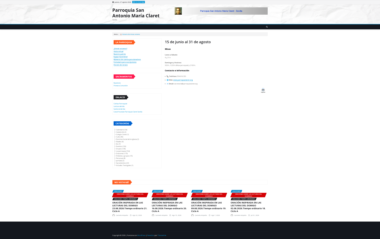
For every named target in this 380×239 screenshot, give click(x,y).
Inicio (116, 34)
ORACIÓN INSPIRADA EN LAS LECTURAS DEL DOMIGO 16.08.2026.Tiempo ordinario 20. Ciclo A (169, 207)
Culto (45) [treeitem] (119, 137)
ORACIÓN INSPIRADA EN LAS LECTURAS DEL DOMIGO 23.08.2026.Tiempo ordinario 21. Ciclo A (129, 207)
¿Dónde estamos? (120, 49)
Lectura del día (119, 106)
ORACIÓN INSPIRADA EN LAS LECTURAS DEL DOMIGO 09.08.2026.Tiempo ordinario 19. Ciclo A (208, 207)
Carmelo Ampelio (122, 215)
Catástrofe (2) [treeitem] (121, 132)
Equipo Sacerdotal (120, 57)
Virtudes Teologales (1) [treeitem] (124, 165)
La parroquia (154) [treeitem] (123, 151)
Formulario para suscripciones (125, 62)
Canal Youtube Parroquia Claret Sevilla (128, 112)
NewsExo (150, 235)
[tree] (137, 148)
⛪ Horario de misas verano (130, 34)
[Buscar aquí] (267, 27)
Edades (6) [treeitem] (120, 142)
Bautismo (117, 83)
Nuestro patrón (120, 54)
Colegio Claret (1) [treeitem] (122, 134)
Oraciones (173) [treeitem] (122, 153)
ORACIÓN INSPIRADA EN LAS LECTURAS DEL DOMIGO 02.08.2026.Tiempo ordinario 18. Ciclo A (248, 207)
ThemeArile (162, 235)
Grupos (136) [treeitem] (121, 149)
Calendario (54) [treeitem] (121, 130)
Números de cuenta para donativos (127, 59)
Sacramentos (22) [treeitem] (122, 163)
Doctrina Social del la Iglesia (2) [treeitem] (127, 139)
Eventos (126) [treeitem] (121, 146)
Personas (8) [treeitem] (120, 158)
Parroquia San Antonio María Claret (136, 13)
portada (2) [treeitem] (120, 161)
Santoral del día (119, 109)
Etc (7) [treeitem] (118, 144)
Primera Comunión (121, 86)
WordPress (141, 235)
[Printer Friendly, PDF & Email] (263, 90)
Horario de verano (121, 65)
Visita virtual (118, 51)
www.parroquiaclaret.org (183, 80)
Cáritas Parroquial (120, 104)
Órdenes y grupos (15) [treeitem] (124, 156)
